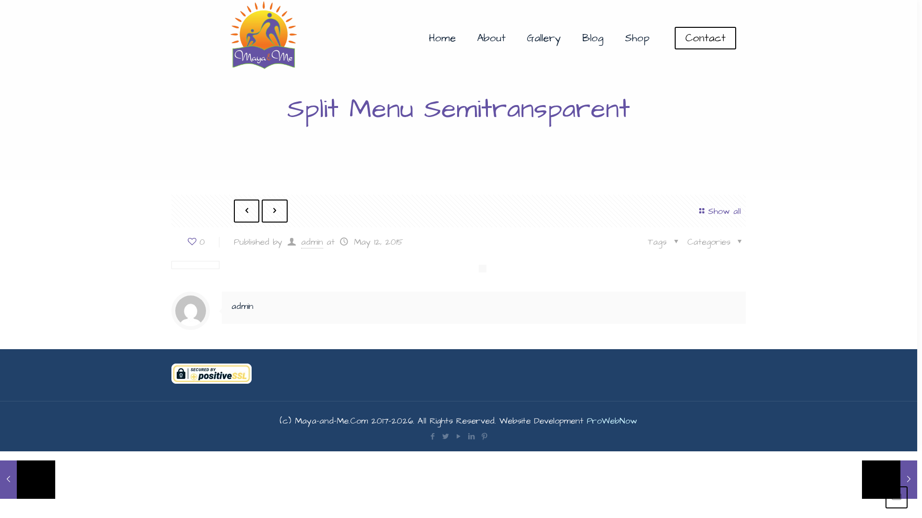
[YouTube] (458, 437)
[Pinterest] (484, 437)
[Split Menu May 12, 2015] (27, 479)
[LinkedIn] (471, 437)
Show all (724, 211)
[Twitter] (445, 437)
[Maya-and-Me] (264, 38)
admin (312, 242)
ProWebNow (612, 421)
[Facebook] (432, 437)
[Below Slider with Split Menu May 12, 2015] (889, 479)
